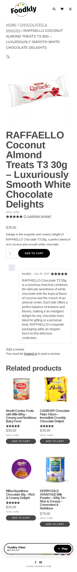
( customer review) (37, 216)
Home (11, 25)
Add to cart (34, 253)
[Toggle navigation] (70, 9)
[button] (8, 56)
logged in (30, 353)
